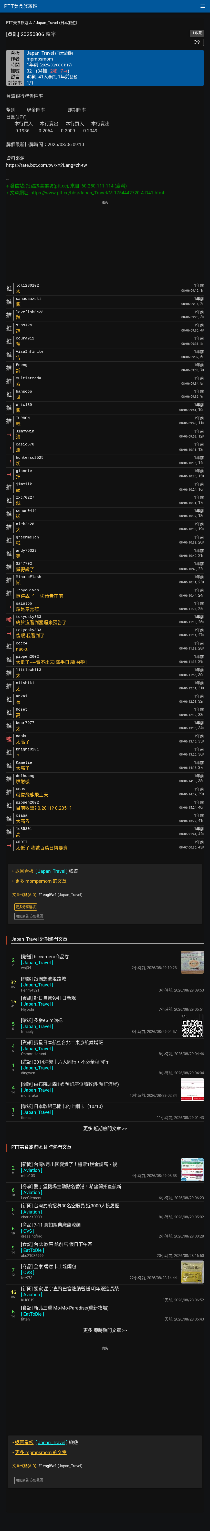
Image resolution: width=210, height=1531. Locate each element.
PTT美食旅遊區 (19, 22)
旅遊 (45, 871)
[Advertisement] (105, 242)
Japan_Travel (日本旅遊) (56, 22)
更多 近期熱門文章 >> (105, 1128)
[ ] (37, 962)
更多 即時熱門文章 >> (105, 1330)
